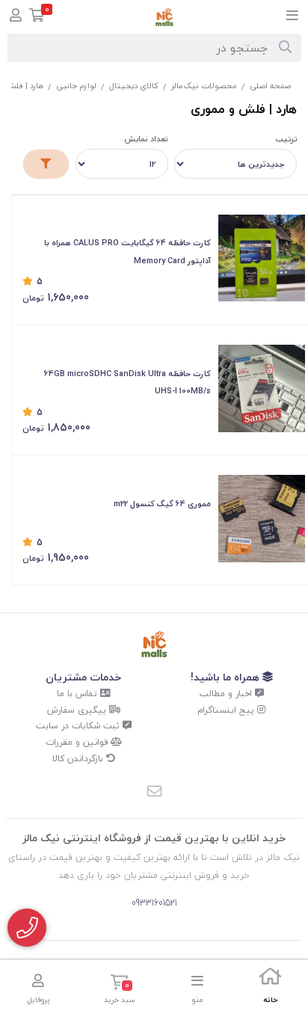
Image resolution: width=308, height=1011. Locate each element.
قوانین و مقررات (78, 742)
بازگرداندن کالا (79, 758)
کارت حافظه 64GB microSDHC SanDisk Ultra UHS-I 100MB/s (127, 382)
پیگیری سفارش (78, 710)
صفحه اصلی (270, 86)
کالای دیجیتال (133, 86)
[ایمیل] (154, 792)
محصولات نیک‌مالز (204, 86)
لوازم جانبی (76, 86)
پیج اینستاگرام (227, 710)
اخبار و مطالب (227, 693)
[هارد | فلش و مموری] (154, 644)
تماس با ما (78, 693)
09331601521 (154, 903)
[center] (285, 48)
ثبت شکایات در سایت (79, 726)
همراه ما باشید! (226, 677)
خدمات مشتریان (83, 677)
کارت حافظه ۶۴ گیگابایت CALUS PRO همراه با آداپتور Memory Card (127, 252)
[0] (37, 16)
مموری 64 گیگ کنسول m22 (162, 504)
